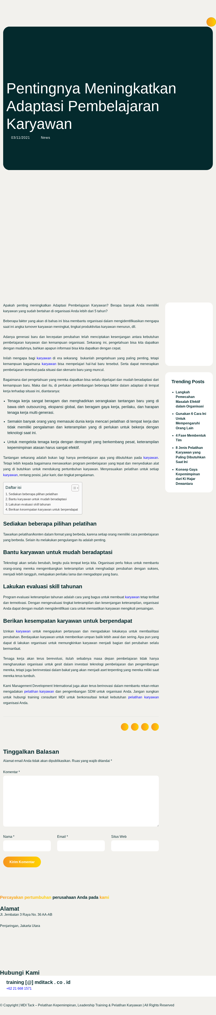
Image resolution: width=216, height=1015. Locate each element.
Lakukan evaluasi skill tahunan (30, 504)
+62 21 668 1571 (19, 988)
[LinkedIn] (108, 931)
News (45, 137)
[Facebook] (108, 951)
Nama (8, 836)
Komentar (11, 772)
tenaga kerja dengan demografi (65, 442)
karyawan (44, 358)
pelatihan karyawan (39, 691)
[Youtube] (108, 961)
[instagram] (108, 941)
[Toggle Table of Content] (73, 488)
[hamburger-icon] (211, 22)
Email (62, 836)
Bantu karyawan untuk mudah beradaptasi (38, 499)
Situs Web (119, 836)
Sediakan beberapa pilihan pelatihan (33, 494)
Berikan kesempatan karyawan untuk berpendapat (43, 509)
